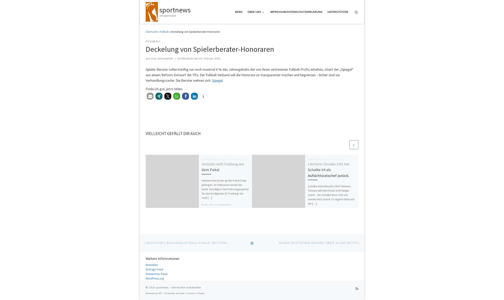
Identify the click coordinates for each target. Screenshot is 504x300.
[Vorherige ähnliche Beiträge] (344, 144)
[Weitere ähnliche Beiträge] (353, 144)
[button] (150, 96)
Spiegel (217, 80)
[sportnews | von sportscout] (152, 11)
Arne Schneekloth (162, 58)
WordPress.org (155, 278)
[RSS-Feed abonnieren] (357, 288)
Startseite (152, 31)
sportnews (162, 287)
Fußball (164, 31)
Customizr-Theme (194, 293)
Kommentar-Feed (156, 274)
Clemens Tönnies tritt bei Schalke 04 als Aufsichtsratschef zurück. (328, 170)
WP (160, 293)
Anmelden (152, 265)
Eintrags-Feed (154, 269)
